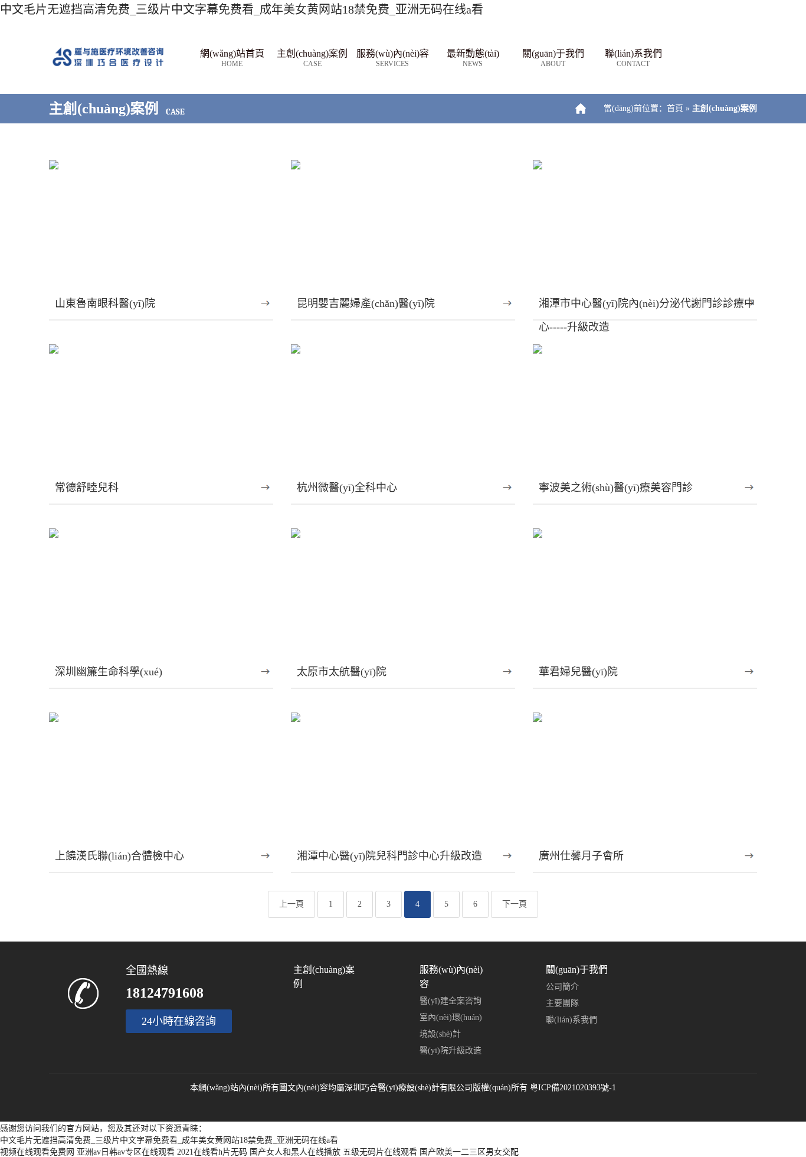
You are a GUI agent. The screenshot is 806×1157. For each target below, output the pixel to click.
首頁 (675, 108)
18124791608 (165, 993)
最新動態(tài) (473, 58)
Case (175, 112)
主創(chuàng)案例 (312, 58)
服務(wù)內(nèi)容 (392, 58)
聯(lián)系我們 (633, 58)
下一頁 (514, 904)
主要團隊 (562, 1003)
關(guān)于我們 (553, 58)
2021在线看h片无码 (212, 1152)
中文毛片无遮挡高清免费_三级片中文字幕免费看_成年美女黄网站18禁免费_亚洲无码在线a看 (241, 9)
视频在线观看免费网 (37, 1152)
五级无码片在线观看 (380, 1152)
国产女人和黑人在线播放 (295, 1152)
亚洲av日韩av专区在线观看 (126, 1152)
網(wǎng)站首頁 (232, 58)
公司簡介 (562, 986)
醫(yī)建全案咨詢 (450, 1000)
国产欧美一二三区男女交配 (469, 1152)
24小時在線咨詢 (179, 1021)
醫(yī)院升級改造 (450, 1050)
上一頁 (291, 904)
